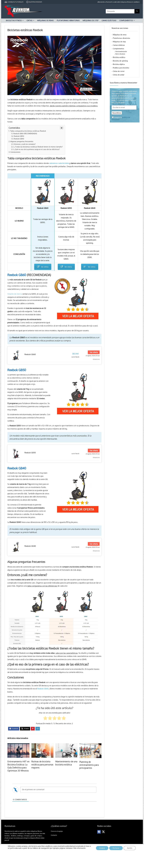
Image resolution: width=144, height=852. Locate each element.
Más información (79, 848)
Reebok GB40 (19, 139)
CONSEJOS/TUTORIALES (15, 2)
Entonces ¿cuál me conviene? (25, 144)
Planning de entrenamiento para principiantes (89, 764)
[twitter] (103, 832)
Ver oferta (44, 267)
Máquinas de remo (45, 20)
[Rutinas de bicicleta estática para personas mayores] (42, 745)
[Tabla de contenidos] (61, 127)
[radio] (45, 718)
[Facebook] (99, 832)
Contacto (54, 835)
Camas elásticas (109, 20)
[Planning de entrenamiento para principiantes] (90, 745)
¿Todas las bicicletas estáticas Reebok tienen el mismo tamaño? (38, 147)
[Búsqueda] (137, 11)
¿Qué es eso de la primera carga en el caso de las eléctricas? (37, 149)
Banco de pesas (120, 54)
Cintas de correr (119, 71)
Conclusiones (15, 152)
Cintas (29, 20)
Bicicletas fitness (14, 20)
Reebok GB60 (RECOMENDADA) (25, 133)
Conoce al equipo (57, 831)
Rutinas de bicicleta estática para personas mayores (42, 764)
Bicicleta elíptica (119, 64)
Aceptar (102, 848)
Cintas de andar (118, 75)
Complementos (126, 20)
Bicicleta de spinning (120, 61)
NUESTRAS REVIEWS (35, 2)
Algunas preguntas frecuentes (21, 141)
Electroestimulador (121, 51)
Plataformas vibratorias (68, 20)
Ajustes (129, 848)
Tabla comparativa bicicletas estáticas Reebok (28, 131)
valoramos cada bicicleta (59, 163)
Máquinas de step (91, 20)
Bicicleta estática (119, 57)
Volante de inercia (14, 294)
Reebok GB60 (30, 354)
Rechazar (116, 848)
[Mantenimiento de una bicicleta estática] (66, 745)
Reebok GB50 (19, 136)
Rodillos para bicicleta (121, 68)
